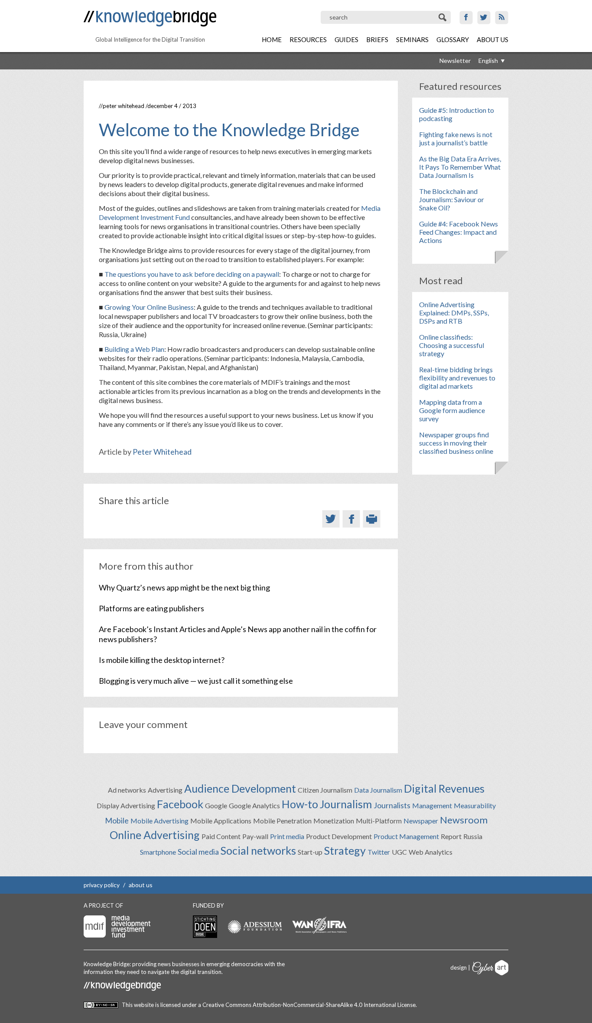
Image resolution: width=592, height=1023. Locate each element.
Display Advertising (126, 805)
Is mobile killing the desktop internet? (161, 660)
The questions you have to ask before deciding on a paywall (191, 274)
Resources (308, 39)
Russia (472, 836)
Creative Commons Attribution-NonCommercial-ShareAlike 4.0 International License (309, 1004)
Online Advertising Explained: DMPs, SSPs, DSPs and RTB (454, 312)
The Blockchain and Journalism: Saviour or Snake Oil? (451, 199)
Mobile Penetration (282, 820)
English (488, 60)
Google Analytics (254, 805)
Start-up (310, 852)
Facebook (466, 17)
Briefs (377, 39)
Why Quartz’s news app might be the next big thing (184, 587)
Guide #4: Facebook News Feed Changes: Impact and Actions (458, 232)
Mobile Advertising (159, 820)
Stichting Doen (205, 926)
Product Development (339, 836)
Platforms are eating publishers (151, 608)
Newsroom (464, 820)
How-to (300, 803)
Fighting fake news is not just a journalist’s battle (455, 138)
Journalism (346, 803)
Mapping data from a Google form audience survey (452, 410)
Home (272, 39)
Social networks (258, 850)
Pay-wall (255, 836)
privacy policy (102, 885)
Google (216, 805)
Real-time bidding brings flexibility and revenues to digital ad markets (457, 377)
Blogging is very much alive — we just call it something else (196, 680)
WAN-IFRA (319, 925)
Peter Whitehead (123, 105)
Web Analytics (430, 852)
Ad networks (127, 790)
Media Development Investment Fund (117, 926)
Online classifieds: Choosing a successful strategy (451, 345)
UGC (399, 852)
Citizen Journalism (325, 790)
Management (432, 805)
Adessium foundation (255, 926)
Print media (287, 836)
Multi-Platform (379, 820)
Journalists (392, 805)
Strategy (345, 850)
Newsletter (455, 60)
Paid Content (221, 836)
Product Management (406, 836)
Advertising (165, 790)
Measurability (475, 805)
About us (492, 39)
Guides (346, 39)
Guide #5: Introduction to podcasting (456, 114)
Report (451, 836)
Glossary (452, 39)
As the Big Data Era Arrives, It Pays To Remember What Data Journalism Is (460, 166)
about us (141, 885)
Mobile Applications (220, 820)
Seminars (412, 39)
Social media (198, 851)
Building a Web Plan (134, 349)
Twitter (484, 17)
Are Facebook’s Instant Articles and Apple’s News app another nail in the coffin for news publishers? (238, 634)
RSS (501, 17)
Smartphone (158, 852)
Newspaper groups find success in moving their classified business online (456, 442)
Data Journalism (378, 790)
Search (443, 17)
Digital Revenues (444, 788)
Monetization (333, 820)
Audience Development (240, 788)
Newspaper (420, 820)
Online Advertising (155, 834)
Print (372, 519)
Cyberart (490, 967)
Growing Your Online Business (149, 307)
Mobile (117, 820)
